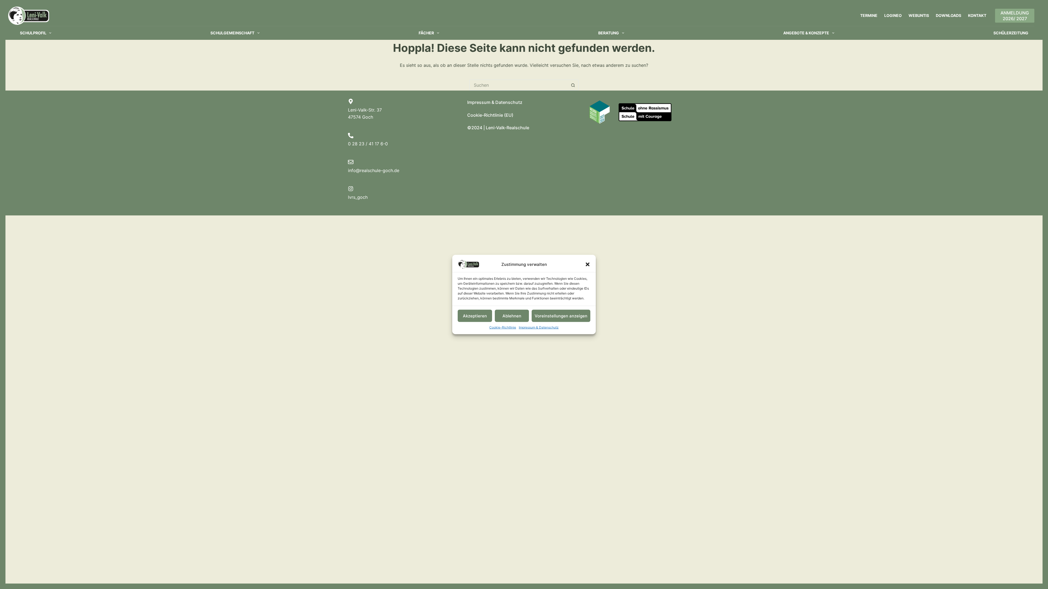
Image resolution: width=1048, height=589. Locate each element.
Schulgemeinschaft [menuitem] (232, 33)
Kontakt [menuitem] (977, 15)
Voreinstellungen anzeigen (561, 315)
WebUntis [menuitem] (919, 15)
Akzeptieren (475, 315)
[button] (587, 264)
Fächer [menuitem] (426, 33)
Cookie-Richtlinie (502, 327)
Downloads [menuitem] (948, 15)
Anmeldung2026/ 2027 (1015, 15)
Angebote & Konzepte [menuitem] (806, 33)
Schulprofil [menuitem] (33, 33)
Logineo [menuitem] (893, 15)
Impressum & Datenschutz (539, 327)
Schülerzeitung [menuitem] (1010, 33)
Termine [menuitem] (868, 15)
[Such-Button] (573, 85)
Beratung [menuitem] (608, 33)
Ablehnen (511, 315)
